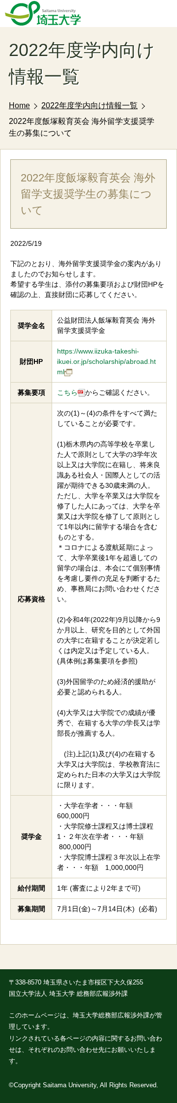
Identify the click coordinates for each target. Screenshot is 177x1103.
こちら (67, 392)
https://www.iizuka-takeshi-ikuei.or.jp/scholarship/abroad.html (106, 361)
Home (19, 105)
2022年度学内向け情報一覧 (89, 105)
